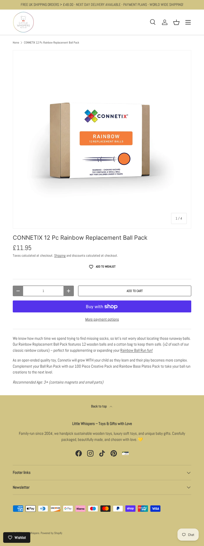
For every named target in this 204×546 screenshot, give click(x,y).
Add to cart (135, 291)
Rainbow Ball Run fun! (136, 350)
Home (16, 42)
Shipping (60, 255)
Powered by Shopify (51, 533)
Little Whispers (31, 533)
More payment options (102, 319)
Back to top (99, 406)
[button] (176, 22)
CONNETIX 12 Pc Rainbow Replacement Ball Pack (51, 42)
